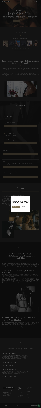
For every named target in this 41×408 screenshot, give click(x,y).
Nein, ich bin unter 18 (25, 206)
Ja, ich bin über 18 (16, 206)
